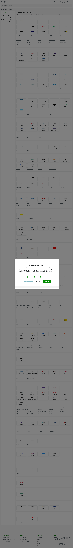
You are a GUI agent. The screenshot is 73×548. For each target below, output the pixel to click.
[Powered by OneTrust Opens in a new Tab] (54, 287)
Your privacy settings (28, 281)
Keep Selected (38, 281)
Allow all (47, 281)
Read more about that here (42, 272)
